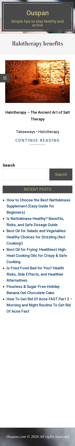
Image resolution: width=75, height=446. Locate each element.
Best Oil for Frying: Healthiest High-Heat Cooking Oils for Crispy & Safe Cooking (36, 255)
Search (9, 165)
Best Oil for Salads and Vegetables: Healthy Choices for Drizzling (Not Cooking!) (36, 237)
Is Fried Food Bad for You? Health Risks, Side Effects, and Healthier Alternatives (35, 274)
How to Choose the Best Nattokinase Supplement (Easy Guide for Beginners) (38, 206)
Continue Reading (37, 140)
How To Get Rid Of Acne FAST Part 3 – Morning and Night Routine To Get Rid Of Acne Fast (39, 305)
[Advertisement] (37, 369)
